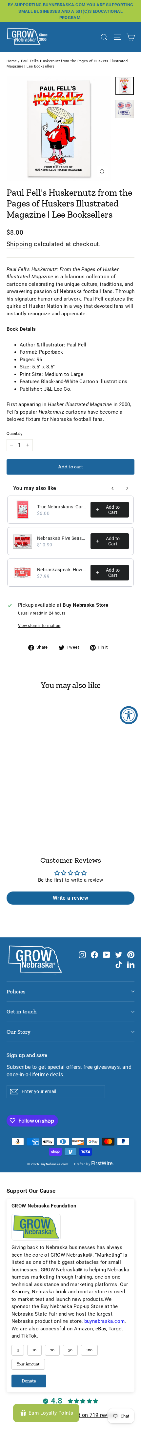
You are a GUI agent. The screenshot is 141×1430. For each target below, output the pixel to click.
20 (52, 1350)
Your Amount (28, 1364)
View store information (39, 625)
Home (12, 61)
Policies (16, 991)
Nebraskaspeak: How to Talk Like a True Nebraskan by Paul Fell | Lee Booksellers (62, 569)
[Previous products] (113, 488)
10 (34, 1350)
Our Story (18, 1031)
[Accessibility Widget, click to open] (129, 715)
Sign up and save (27, 1055)
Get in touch (22, 1011)
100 (89, 1350)
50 (70, 1350)
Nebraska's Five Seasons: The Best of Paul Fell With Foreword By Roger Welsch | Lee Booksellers (62, 538)
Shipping (19, 244)
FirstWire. (102, 1163)
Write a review (70, 898)
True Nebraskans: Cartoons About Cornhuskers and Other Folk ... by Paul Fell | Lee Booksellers (62, 506)
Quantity (14, 433)
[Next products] (127, 488)
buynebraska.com (104, 1321)
